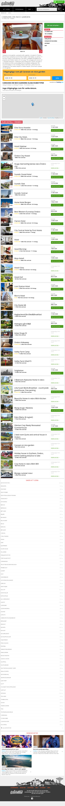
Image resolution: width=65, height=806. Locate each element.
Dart (2, 542)
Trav (2, 709)
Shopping (3, 662)
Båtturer (3, 511)
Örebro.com (3, 13)
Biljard (2, 514)
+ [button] (4, 96)
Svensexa (3, 693)
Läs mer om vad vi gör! (37, 793)
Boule (2, 523)
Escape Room (4, 549)
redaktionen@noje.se (35, 796)
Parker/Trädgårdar (6, 649)
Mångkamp (3, 621)
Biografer (3, 517)
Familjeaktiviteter (5, 555)
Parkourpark (4, 652)
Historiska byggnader (7, 580)
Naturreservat (5, 633)
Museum (3, 630)
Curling (3, 533)
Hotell (9, 13)
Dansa (2, 539)
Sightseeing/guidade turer (8, 668)
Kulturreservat (5, 599)
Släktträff (4, 680)
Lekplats (3, 615)
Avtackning (4, 501)
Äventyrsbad (4, 492)
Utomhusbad (4, 718)
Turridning (4, 715)
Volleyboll (4, 724)
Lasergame (4, 605)
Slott (2, 684)
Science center (5, 659)
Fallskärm (3, 552)
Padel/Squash (4, 643)
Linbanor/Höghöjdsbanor (8, 618)
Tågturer (3, 696)
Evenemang (19, 9)
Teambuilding (4, 699)
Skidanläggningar (6, 677)
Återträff (3, 489)
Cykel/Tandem (4, 536)
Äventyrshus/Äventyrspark (8, 495)
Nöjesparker (4, 640)
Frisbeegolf (4, 567)
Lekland (3, 611)
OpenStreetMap (51, 117)
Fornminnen (4, 561)
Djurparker (4, 545)
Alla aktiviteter (7, 728)
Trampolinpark (5, 706)
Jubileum (3, 583)
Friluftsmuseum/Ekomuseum (8, 564)
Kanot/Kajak (4, 586)
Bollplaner (4, 520)
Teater (2, 702)
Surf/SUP (3, 690)
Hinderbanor (4, 577)
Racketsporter (5, 655)
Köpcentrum (4, 596)
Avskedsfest (4, 498)
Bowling (3, 527)
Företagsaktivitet (6, 558)
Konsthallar (4, 593)
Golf (2, 574)
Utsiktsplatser (5, 721)
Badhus (3, 505)
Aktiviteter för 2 (5, 483)
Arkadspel (3, 486)
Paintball (3, 646)
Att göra (6, 9)
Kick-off (3, 589)
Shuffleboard (5, 665)
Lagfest (3, 602)
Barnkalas (3, 508)
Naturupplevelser (6, 637)
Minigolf (3, 624)
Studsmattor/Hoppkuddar (8, 687)
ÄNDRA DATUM (55, 168)
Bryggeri (3, 530)
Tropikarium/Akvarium (7, 712)
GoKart (3, 571)
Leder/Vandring (5, 608)
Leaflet (41, 117)
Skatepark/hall (5, 674)
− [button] (4, 99)
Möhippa (3, 627)
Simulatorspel (5, 671)
